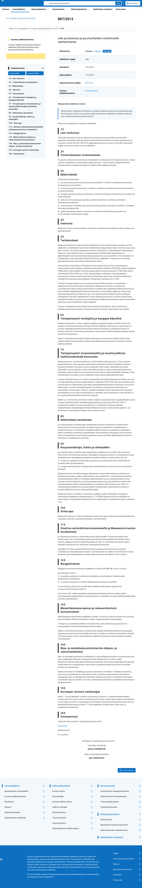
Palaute (116, 864)
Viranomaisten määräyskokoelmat (114, 791)
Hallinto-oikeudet (59, 807)
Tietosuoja (117, 880)
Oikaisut (7, 807)
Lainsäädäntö (19, 9)
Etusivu (6, 9)
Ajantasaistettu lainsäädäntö (16, 791)
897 (62, 28)
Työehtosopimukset (108, 807)
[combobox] (79, 3)
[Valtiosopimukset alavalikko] (89, 9)
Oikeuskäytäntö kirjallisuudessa (65, 828)
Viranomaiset (58, 9)
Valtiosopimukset (79, 9)
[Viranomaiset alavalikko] (66, 9)
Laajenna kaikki (33, 73)
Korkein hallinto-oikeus (62, 801)
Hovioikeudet (57, 796)
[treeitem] (26, 78)
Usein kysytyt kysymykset (123, 858)
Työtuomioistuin (59, 817)
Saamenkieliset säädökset (15, 817)
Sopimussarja (106, 819)
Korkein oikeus (58, 791)
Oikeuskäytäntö (38, 9)
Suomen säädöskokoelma (21, 18)
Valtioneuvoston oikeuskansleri (113, 796)
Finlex (11, 28)
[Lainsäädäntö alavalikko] (27, 9)
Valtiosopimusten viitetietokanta (113, 830)
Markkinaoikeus (59, 812)
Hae (118, 3)
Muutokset (9, 801)
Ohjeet (115, 853)
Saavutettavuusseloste (122, 869)
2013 (56, 28)
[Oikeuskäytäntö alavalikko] (48, 9)
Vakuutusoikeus (59, 823)
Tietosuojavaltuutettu (109, 801)
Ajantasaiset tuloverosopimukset (114, 825)
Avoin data (121, 9)
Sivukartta (117, 874)
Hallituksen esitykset (102, 9)
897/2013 (89, 83)
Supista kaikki (14, 73)
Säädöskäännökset (12, 812)
